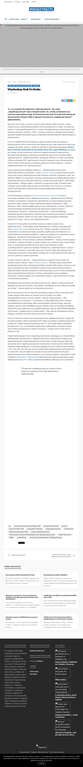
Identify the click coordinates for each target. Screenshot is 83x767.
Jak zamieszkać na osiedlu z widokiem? (56, 575)
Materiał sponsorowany (22, 85)
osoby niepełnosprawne (40, 532)
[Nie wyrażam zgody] (80, 760)
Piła (25, 359)
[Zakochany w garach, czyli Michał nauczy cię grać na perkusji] (22, 614)
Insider (11, 85)
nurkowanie (68, 529)
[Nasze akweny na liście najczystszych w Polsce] (22, 572)
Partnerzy (36, 85)
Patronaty (17, 2)
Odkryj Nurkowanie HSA (18, 532)
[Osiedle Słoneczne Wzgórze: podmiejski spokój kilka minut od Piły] (60, 593)
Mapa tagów (25, 2)
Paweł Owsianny (64, 534)
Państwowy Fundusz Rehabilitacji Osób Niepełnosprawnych (32, 534)
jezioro (64, 526)
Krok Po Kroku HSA (16, 529)
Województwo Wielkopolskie (27, 357)
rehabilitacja (21, 537)
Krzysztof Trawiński (48, 172)
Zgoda (41, 763)
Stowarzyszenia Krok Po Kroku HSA (45, 195)
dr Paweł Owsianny (40, 262)
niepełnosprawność (53, 529)
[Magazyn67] (41, 747)
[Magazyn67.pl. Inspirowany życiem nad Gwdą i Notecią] (41, 10)
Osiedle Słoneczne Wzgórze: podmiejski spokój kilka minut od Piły (60, 596)
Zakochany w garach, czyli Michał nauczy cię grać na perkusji (21, 618)
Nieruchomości (35, 19)
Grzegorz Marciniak (19, 229)
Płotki (11, 537)
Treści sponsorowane (51, 19)
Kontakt (34, 2)
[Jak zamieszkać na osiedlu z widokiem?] (60, 572)
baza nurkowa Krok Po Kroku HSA (27, 526)
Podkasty (24, 19)
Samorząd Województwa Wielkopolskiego (46, 537)
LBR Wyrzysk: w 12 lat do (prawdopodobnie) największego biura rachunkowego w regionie (58, 618)
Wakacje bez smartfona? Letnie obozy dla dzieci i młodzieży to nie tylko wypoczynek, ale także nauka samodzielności (22, 597)
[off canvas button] (6, 19)
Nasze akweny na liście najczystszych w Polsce (20, 575)
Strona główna (8, 2)
